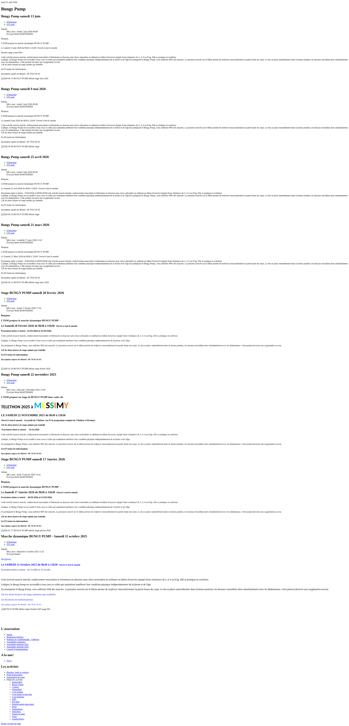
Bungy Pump (17, 684)
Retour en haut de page (11, 723)
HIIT (14, 699)
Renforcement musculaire (23, 704)
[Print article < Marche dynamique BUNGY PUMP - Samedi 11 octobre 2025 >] (12, 542)
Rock (14, 707)
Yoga (14, 716)
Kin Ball (15, 702)
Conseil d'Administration (17, 649)
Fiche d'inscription (14, 675)
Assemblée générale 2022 (18, 647)
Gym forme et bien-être (22, 694)
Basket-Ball (17, 682)
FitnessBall (17, 689)
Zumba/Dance (18, 719)
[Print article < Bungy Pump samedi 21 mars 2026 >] (12, 230)
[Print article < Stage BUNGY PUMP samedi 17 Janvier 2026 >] (12, 465)
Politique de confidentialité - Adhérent (23, 639)
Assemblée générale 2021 (18, 644)
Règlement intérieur (15, 637)
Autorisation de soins (16, 677)
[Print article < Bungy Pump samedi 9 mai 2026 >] (12, 95)
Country (15, 687)
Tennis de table (18, 714)
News (9, 661)
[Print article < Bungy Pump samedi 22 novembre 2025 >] (12, 380)
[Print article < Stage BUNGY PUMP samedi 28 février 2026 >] (12, 298)
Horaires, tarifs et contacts (18, 672)
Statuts (9, 634)
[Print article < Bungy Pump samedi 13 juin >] (12, 22)
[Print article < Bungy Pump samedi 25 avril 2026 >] (12, 162)
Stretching (16, 711)
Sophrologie (17, 709)
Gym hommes (18, 697)
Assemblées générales (16, 642)
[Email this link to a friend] (10, 24)
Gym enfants (17, 692)
